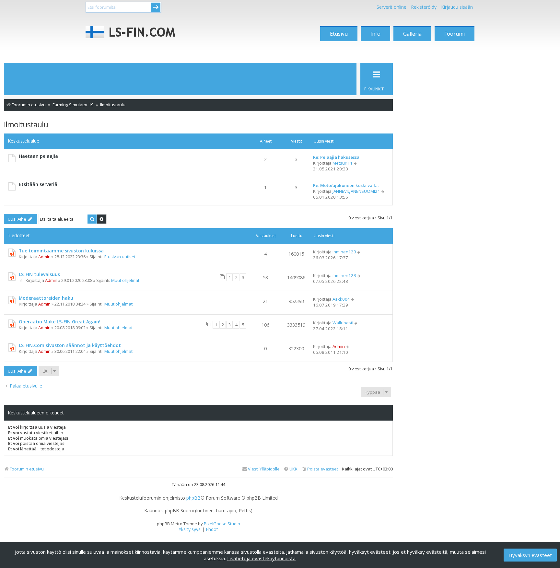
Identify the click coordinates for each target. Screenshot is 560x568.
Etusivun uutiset (119, 257)
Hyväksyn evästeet (530, 555)
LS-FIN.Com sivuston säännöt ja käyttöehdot (70, 345)
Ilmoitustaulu (26, 124)
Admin (44, 257)
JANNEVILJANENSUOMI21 (356, 191)
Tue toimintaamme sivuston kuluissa (61, 251)
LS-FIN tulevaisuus (39, 274)
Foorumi (454, 33)
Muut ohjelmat (125, 280)
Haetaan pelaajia (38, 156)
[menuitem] (319, 469)
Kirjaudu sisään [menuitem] (457, 7)
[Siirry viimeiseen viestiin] (359, 252)
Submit (156, 7)
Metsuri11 (342, 163)
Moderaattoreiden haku (46, 298)
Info (375, 33)
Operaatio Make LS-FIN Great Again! (59, 322)
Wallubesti (342, 323)
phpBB (193, 498)
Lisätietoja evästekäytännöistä (261, 558)
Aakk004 (341, 299)
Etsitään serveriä (38, 184)
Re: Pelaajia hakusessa (336, 157)
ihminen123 (344, 252)
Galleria (412, 33)
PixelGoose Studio (222, 524)
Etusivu (339, 33)
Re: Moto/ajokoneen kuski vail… (346, 185)
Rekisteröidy (424, 7)
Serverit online (391, 7)
